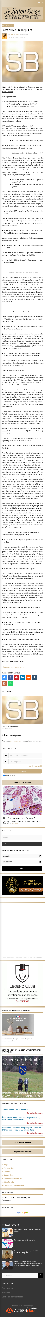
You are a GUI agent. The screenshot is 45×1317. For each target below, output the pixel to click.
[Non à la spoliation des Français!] (22, 814)
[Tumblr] (34, 677)
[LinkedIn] (22, 677)
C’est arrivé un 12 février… (11, 726)
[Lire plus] (15, 823)
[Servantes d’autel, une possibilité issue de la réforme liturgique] (7, 1258)
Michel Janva (15, 34)
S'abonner (6, 1292)
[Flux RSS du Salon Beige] (25, 1213)
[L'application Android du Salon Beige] (27, 1213)
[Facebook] (10, 677)
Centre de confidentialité (13, 1185)
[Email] (4, 683)
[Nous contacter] (20, 1213)
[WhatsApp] (10, 683)
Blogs (5, 1165)
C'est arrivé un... (7, 25)
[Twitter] (4, 677)
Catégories (8, 1175)
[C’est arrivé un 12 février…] (22, 723)
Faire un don (8, 1168)
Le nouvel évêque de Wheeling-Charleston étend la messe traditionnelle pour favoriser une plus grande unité (28, 1263)
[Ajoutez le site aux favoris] (22, 1213)
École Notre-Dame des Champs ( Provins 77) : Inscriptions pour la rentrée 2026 (21, 1119)
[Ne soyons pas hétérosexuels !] (7, 1247)
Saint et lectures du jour (13, 1179)
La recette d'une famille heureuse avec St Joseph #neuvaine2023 (19, 957)
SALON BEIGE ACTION (22, 782)
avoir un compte (15, 741)
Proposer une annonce (22, 1142)
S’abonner (7, 1172)
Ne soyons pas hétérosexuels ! (24, 1240)
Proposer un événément (22, 1152)
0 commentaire (13, 37)
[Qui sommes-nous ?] (18, 1213)
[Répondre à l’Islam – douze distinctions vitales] (7, 1236)
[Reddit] (28, 677)
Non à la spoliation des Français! (19, 818)
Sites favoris (8, 1182)
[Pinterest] (16, 677)
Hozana (40, 957)
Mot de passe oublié (35, 766)
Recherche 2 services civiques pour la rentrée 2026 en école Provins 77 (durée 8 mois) (21, 1129)
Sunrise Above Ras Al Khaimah (15, 1110)
